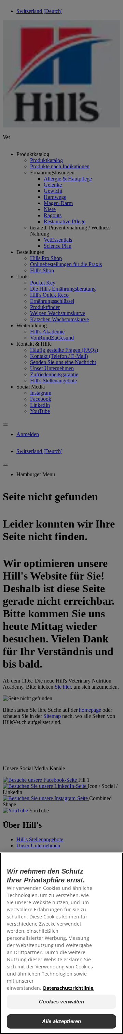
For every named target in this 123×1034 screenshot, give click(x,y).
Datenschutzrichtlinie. (69, 988)
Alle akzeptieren (61, 1021)
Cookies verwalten (61, 1001)
